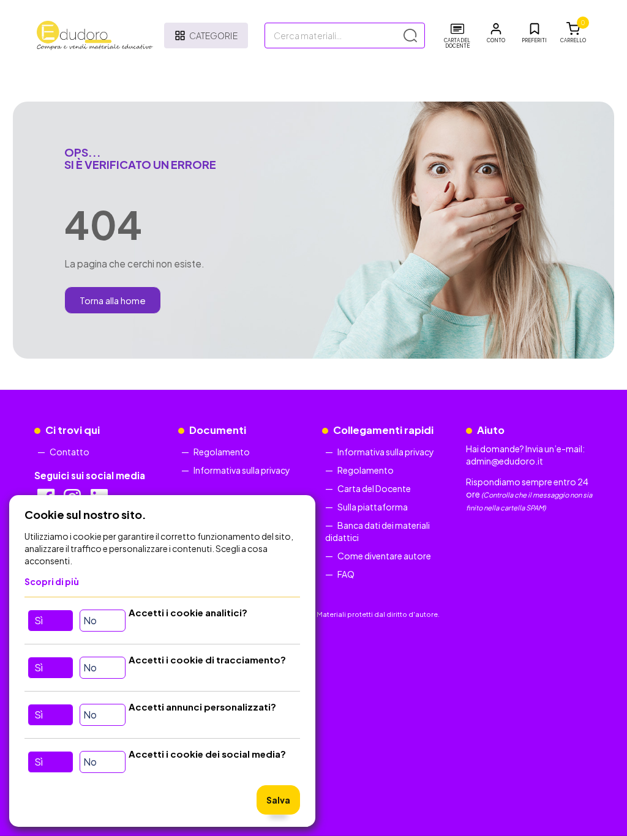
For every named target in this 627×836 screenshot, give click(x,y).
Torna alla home (113, 300)
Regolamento (221, 451)
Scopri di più (51, 581)
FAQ (346, 574)
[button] (496, 33)
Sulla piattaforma (372, 506)
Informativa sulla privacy (241, 470)
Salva (278, 799)
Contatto (69, 451)
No (90, 620)
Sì (38, 620)
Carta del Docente (374, 488)
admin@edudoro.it (504, 460)
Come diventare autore (384, 555)
